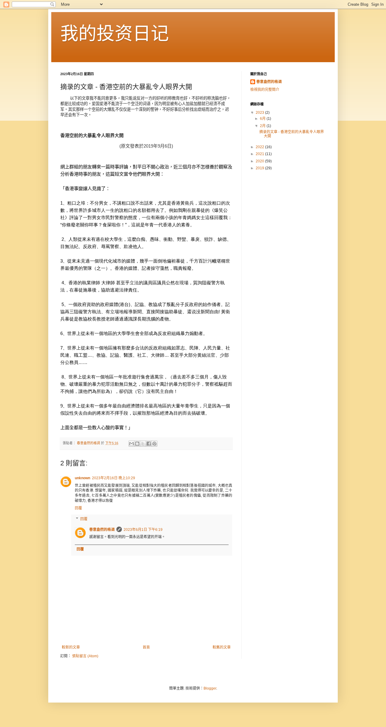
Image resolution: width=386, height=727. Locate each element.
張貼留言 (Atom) (85, 656)
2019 (260, 168)
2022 (260, 147)
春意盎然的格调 (102, 530)
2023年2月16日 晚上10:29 (113, 478)
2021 (260, 154)
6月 (263, 118)
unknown (82, 478)
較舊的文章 (222, 647)
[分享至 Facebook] (149, 444)
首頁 (146, 647)
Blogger (210, 688)
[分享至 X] (143, 444)
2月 (263, 126)
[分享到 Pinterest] (154, 444)
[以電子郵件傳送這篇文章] (131, 444)
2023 (260, 112)
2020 (260, 161)
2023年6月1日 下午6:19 (143, 530)
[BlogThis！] (137, 444)
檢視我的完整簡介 (264, 90)
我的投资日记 (114, 34)
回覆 (78, 508)
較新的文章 (71, 647)
